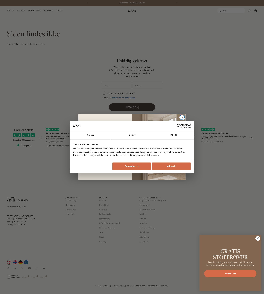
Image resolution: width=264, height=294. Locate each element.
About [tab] (174, 135)
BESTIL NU (230, 274)
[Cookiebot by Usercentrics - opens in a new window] (179, 126)
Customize (130, 166)
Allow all (171, 166)
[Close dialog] (182, 117)
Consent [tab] (91, 135)
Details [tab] (132, 135)
